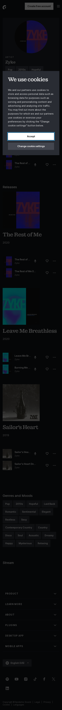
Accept (31, 136)
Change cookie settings (31, 146)
